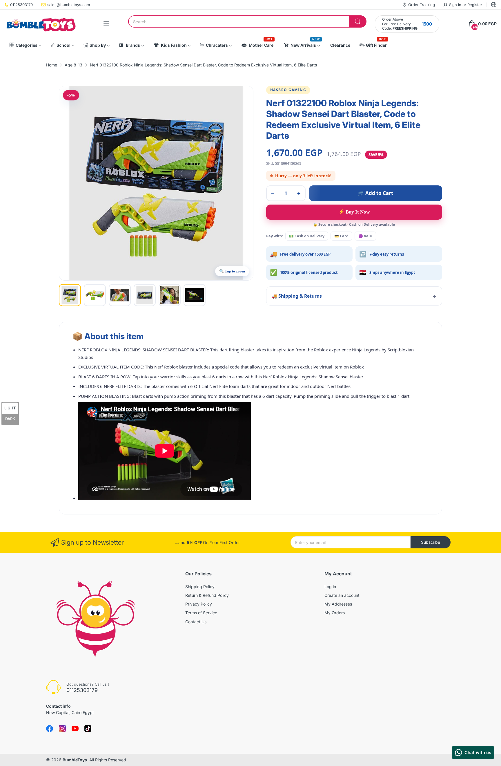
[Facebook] (49, 728)
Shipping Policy (200, 586)
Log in (330, 586)
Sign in (455, 4)
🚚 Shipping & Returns (297, 296)
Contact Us (195, 621)
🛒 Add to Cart (375, 193)
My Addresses (338, 603)
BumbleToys (75, 759)
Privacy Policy (198, 603)
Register (474, 4)
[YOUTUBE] (75, 728)
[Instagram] (87, 728)
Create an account (342, 595)
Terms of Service (201, 612)
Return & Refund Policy (207, 595)
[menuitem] (25, 45)
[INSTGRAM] (62, 728)
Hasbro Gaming (288, 89)
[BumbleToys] (40, 23)
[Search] (357, 21)
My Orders (334, 612)
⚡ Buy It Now (354, 212)
